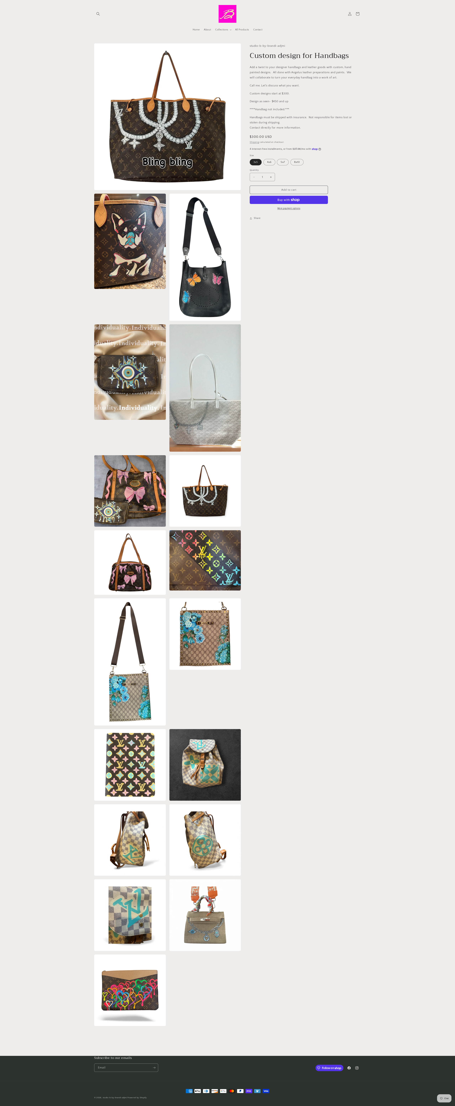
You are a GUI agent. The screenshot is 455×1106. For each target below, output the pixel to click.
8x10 (297, 162)
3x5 (255, 162)
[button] (98, 14)
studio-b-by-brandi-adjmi (115, 1098)
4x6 (269, 162)
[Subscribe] (154, 1068)
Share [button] (257, 218)
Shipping (254, 142)
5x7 (283, 162)
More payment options (288, 208)
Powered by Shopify (137, 1098)
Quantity (254, 170)
